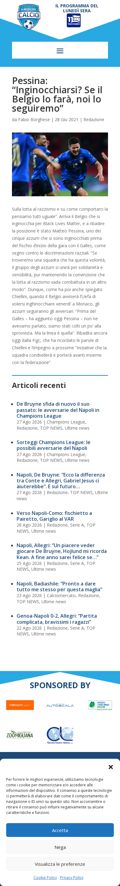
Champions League (66, 422)
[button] (111, 767)
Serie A (77, 525)
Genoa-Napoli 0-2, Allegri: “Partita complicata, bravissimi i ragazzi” (57, 618)
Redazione (93, 119)
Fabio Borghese (34, 119)
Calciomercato (61, 595)
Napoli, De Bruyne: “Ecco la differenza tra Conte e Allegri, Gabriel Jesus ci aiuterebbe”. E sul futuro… (61, 480)
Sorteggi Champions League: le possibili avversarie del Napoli (53, 445)
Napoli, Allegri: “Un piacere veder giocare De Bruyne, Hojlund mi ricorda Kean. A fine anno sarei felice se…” (62, 551)
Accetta (60, 830)
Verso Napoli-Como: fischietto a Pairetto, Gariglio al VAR (54, 516)
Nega (60, 847)
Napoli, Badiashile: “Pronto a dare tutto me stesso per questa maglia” (59, 586)
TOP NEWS (51, 428)
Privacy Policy (71, 877)
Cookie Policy (45, 877)
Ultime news (77, 428)
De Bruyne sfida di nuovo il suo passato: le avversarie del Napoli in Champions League (58, 410)
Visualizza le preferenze (60, 864)
